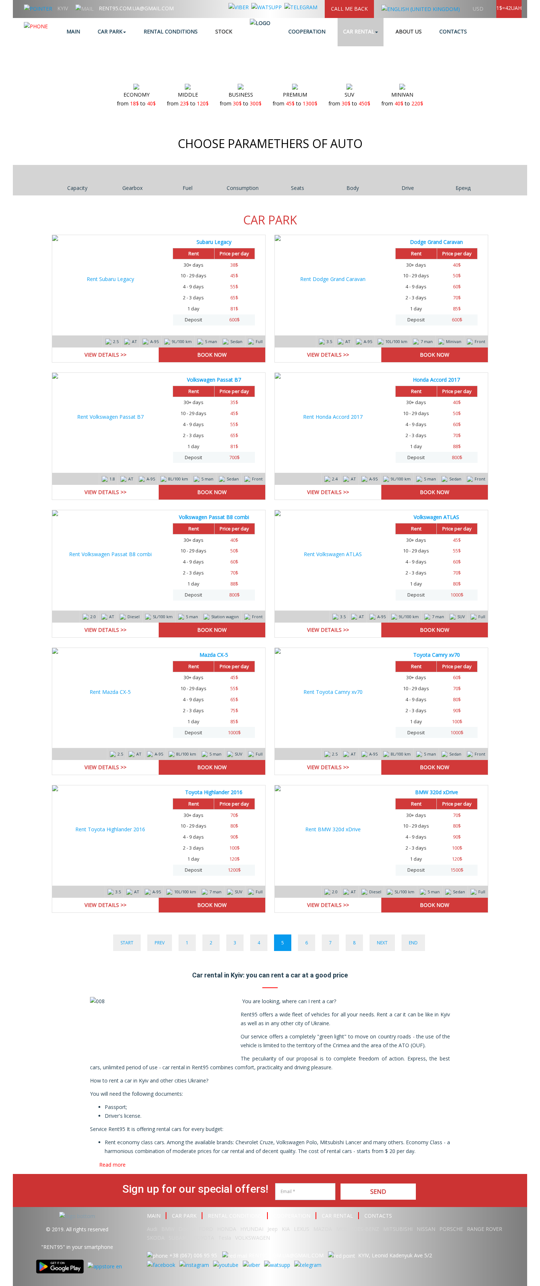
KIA (286, 1228)
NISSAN (426, 1228)
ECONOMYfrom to (136, 99)
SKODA (156, 1237)
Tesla (224, 1237)
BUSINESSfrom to (241, 99)
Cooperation (306, 31)
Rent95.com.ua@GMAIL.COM (136, 8)
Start (126, 943)
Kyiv (62, 8)
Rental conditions (171, 31)
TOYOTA (203, 1237)
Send (378, 1192)
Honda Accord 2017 (436, 379)
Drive (408, 187)
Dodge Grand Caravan (436, 241)
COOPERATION (291, 1215)
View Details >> (105, 354)
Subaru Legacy (214, 241)
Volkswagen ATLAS (436, 517)
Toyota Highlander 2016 (213, 792)
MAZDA (322, 1228)
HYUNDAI (251, 1228)
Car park (110, 31)
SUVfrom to (349, 99)
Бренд (463, 187)
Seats (297, 187)
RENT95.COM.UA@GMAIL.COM (286, 1255)
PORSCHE (451, 1228)
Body (352, 187)
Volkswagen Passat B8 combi (214, 517)
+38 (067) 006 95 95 (193, 1255)
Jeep (272, 1228)
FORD (206, 1228)
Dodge (187, 1228)
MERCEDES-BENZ (357, 1228)
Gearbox (132, 187)
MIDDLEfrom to (188, 99)
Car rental (358, 31)
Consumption (243, 187)
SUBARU (179, 1237)
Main (73, 31)
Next (382, 943)
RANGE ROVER (484, 1228)
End (413, 943)
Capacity (77, 187)
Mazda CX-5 (213, 654)
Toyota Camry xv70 (436, 654)
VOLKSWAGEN (252, 1237)
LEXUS (301, 1228)
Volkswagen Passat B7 (214, 379)
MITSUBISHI (398, 1228)
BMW (167, 1228)
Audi (152, 1228)
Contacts (453, 31)
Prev (160, 943)
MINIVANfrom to (402, 99)
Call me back (349, 8)
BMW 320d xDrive (436, 792)
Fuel (187, 187)
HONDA (226, 1228)
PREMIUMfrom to (295, 99)
